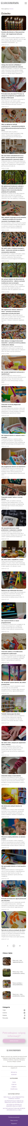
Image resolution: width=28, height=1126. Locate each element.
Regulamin (14, 1123)
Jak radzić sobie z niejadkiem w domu (12, 559)
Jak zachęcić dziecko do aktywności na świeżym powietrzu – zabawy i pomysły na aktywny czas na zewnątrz (13, 281)
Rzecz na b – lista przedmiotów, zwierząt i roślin (14, 1097)
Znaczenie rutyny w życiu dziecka (11, 776)
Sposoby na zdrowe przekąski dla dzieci (13, 930)
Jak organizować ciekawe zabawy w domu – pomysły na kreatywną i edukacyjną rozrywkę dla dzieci (12, 311)
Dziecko (5, 1013)
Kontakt (14, 1074)
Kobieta (5, 1015)
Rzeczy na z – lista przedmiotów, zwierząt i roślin (19, 995)
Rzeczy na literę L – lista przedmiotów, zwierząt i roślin (18, 984)
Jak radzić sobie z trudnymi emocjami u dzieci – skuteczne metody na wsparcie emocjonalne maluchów (13, 250)
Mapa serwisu (14, 1120)
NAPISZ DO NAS (14, 1041)
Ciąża (4, 1010)
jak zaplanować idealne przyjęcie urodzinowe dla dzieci (14, 1109)
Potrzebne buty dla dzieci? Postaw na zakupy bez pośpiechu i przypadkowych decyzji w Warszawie (13, 96)
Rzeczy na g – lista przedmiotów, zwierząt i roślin (19, 972)
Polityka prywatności (14, 1117)
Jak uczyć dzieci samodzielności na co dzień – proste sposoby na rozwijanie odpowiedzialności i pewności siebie (12, 157)
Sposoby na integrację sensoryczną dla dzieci (14, 1105)
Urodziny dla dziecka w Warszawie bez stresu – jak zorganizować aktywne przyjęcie (12, 34)
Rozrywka (5, 1018)
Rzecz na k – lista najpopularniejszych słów (18, 961)
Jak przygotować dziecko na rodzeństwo (13, 467)
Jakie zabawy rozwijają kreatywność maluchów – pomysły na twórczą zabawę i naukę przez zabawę (13, 343)
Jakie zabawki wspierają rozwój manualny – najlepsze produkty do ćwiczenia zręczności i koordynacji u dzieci (13, 219)
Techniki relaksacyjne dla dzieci (10, 714)
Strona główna (5, 9)
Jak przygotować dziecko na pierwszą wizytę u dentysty (14, 1101)
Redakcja (14, 1072)
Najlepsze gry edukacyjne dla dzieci (12, 590)
